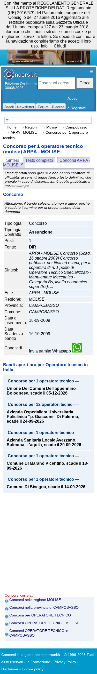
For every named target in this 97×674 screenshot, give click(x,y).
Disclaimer (9, 669)
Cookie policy (32, 669)
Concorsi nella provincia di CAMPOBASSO (44, 607)
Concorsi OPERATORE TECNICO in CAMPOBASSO (38, 633)
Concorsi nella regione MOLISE (35, 600)
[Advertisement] (48, 544)
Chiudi (60, 46)
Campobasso (76, 127)
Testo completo (39, 160)
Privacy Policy (65, 662)
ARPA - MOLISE (24, 132)
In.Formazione (38, 662)
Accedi (73, 98)
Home (12, 127)
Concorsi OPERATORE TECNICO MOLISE (44, 623)
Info (44, 46)
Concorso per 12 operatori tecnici (40, 405)
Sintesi (12, 160)
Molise (51, 127)
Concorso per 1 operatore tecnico (41, 381)
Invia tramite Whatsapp (50, 351)
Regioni (31, 127)
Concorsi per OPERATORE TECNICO (40, 615)
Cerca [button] (85, 83)
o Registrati (77, 108)
